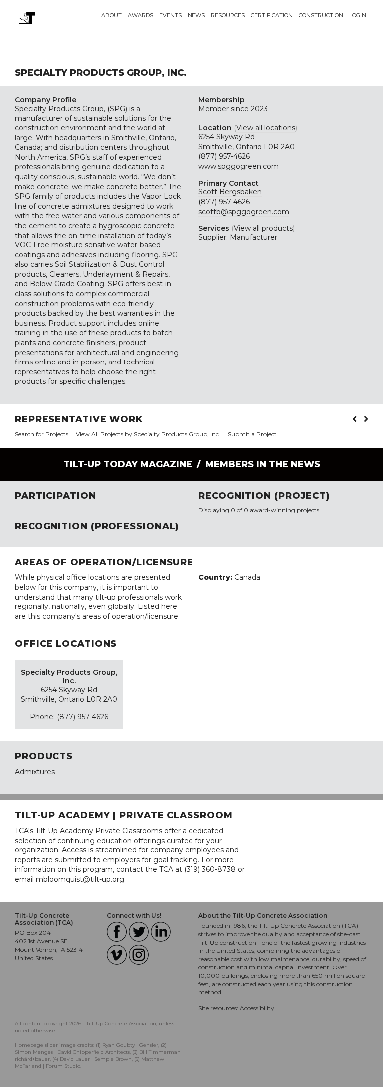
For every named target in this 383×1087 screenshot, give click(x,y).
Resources (228, 15)
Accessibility (257, 1008)
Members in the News (262, 464)
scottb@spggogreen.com (243, 211)
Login (357, 15)
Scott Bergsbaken (230, 191)
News (196, 15)
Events (170, 15)
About (111, 15)
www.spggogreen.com (238, 166)
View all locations (265, 127)
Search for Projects (41, 434)
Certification (272, 15)
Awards (140, 15)
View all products (263, 228)
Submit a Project (252, 434)
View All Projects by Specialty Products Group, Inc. (149, 434)
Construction (321, 15)
